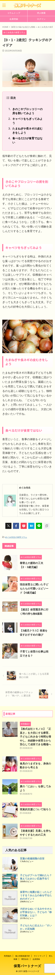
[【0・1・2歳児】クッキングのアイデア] (31, 526)
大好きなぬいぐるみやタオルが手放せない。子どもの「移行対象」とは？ (36, 912)
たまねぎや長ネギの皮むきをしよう (27, 130)
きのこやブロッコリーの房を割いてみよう (27, 111)
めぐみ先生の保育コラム (16, 537)
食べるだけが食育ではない (27, 140)
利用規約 (7, 956)
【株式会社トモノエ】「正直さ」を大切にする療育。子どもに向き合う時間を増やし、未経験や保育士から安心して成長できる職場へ (35, 736)
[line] (39, 526)
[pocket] (24, 526)
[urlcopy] (47, 526)
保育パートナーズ (27, 966)
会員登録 (13, 19)
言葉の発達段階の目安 (32, 858)
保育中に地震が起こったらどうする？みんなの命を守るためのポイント (36, 895)
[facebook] (16, 526)
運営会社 (25, 959)
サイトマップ (39, 956)
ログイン (41, 19)
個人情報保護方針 (22, 956)
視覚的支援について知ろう (35, 809)
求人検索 (41, 13)
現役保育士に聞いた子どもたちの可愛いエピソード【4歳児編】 (34, 588)
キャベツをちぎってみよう (27, 120)
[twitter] (8, 526)
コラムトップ (13, 13)
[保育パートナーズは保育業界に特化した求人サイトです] (27, 5)
